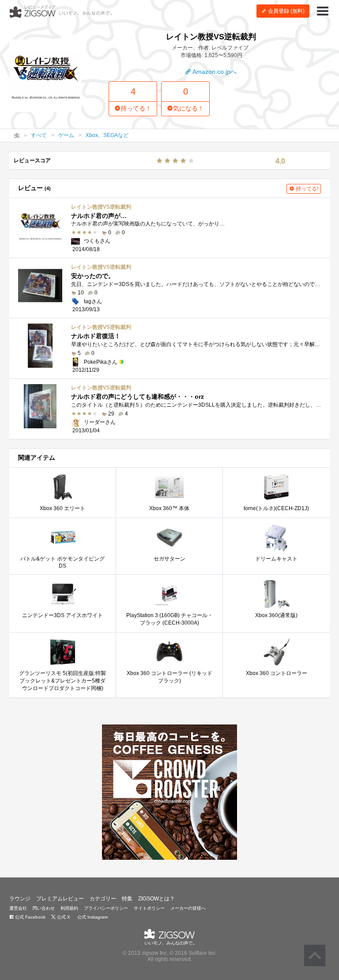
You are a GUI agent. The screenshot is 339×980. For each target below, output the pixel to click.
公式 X (63, 917)
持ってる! (306, 189)
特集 (127, 899)
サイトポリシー (149, 908)
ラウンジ (19, 899)
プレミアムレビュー (60, 899)
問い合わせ (44, 908)
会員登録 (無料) (286, 11)
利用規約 (69, 908)
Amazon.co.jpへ (214, 71)
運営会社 (18, 908)
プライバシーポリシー (106, 908)
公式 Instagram (92, 917)
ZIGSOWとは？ (156, 899)
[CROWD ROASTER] (169, 792)
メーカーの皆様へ (188, 908)
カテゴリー (103, 899)
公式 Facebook (29, 917)
